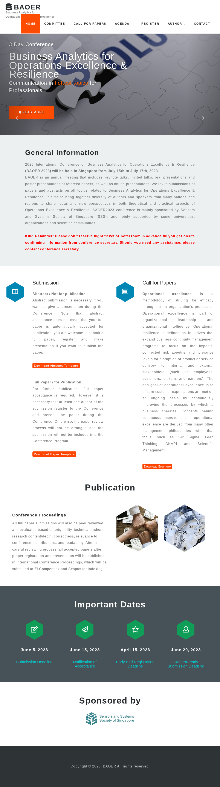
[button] (16, 67)
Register (150, 23)
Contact (202, 23)
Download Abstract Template (56, 365)
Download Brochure (157, 466)
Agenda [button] (123, 23)
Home (31, 23)
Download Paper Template (54, 454)
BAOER (30, 8)
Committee (54, 23)
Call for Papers (90, 23)
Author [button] (175, 23)
